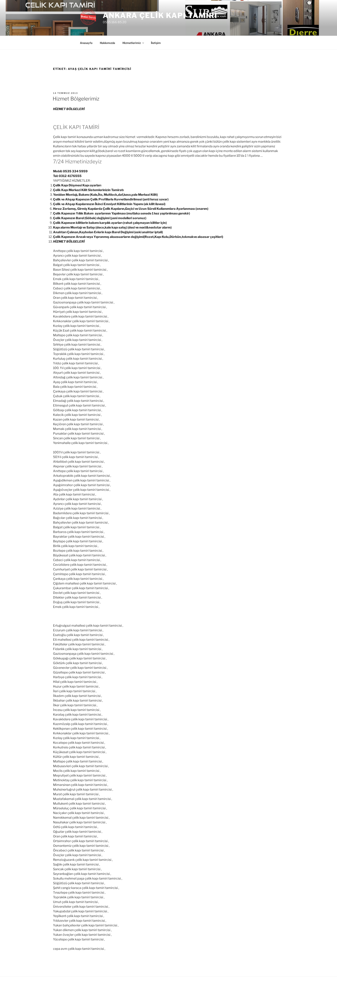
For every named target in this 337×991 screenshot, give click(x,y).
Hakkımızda (107, 42)
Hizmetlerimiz (131, 42)
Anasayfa (86, 42)
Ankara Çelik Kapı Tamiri (160, 15)
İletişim (156, 42)
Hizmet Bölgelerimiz (76, 99)
